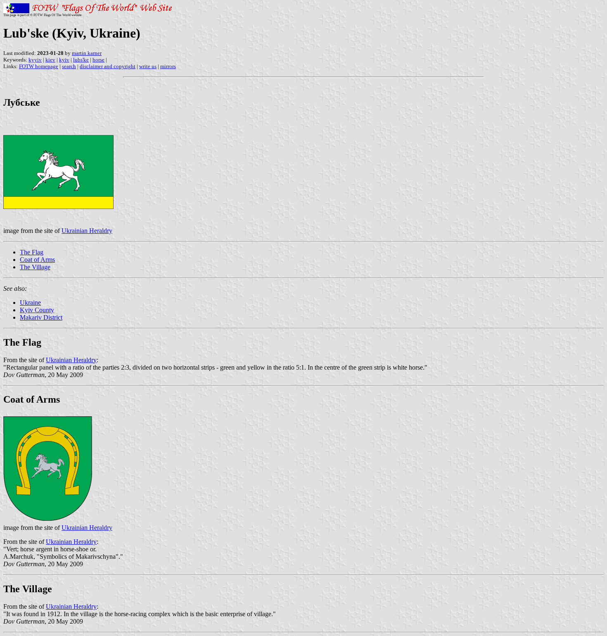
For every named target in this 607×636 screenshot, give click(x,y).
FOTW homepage (38, 66)
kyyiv (35, 60)
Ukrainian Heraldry (87, 230)
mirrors (168, 66)
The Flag (31, 252)
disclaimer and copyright (107, 66)
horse (98, 60)
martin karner (87, 53)
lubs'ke (81, 60)
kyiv (64, 60)
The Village (35, 267)
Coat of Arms (37, 259)
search (69, 66)
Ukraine (30, 302)
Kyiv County (37, 309)
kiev (50, 60)
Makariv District (41, 317)
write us (147, 66)
